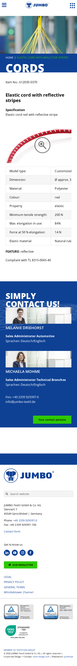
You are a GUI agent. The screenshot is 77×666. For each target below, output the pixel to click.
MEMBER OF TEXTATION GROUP (19, 650)
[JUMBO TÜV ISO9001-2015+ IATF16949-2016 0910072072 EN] (19, 605)
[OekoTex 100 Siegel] (18, 624)
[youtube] (15, 553)
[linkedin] (7, 553)
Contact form (12, 531)
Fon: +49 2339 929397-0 (22, 397)
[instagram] (23, 553)
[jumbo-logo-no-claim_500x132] (38, 3)
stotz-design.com (41, 656)
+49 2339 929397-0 (25, 520)
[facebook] (30, 553)
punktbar (68, 656)
